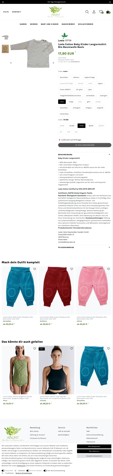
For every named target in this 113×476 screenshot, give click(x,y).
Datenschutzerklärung (94, 435)
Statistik (21, 471)
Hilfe (6, 12)
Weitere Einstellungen (24, 473)
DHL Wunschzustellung (56, 471)
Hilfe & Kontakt (64, 431)
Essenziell (9, 471)
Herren (34, 24)
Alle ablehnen (94, 451)
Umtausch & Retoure (38, 438)
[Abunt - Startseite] (55, 12)
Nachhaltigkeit (63, 435)
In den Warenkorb (84, 145)
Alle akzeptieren (94, 446)
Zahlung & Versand (37, 435)
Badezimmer (68, 24)
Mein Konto (34, 431)
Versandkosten (75, 61)
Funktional (9, 473)
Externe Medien (36, 471)
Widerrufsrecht (92, 438)
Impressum (90, 442)
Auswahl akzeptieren (94, 456)
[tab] (84, 198)
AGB (87, 431)
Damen (23, 24)
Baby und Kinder (50, 24)
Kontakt (16, 12)
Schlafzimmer (85, 24)
